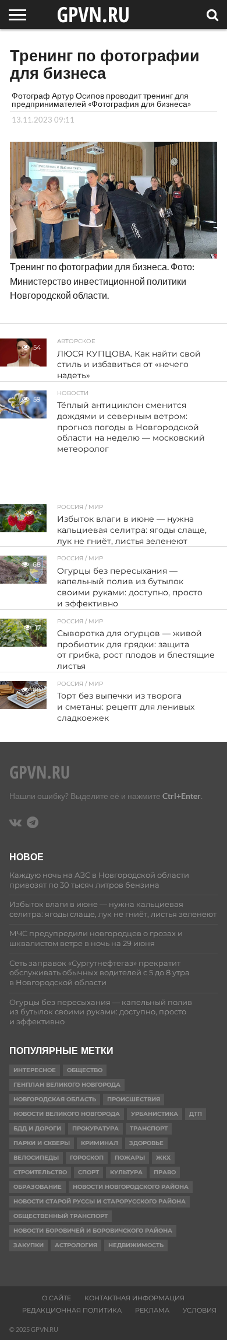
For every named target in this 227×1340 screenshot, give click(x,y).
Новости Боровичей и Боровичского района (92, 1230)
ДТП (195, 1114)
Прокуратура (95, 1128)
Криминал (99, 1143)
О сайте (56, 1298)
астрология (76, 1245)
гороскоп (87, 1157)
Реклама (152, 1310)
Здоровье (146, 1143)
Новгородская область (54, 1099)
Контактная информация (134, 1298)
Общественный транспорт (60, 1216)
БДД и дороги (37, 1128)
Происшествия (133, 1099)
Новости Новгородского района (131, 1187)
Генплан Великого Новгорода (66, 1084)
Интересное (34, 1070)
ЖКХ (163, 1157)
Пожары (130, 1157)
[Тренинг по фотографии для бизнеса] (113, 254)
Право (165, 1172)
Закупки (28, 1245)
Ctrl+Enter (181, 796)
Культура (126, 1172)
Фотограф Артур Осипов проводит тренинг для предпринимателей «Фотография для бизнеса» (101, 99)
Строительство (40, 1172)
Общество (84, 1070)
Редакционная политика (72, 1310)
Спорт (88, 1172)
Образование (37, 1187)
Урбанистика (154, 1114)
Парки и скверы (41, 1143)
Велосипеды (36, 1157)
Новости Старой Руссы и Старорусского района (99, 1201)
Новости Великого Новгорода (66, 1114)
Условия (200, 1310)
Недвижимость (136, 1245)
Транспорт (149, 1128)
